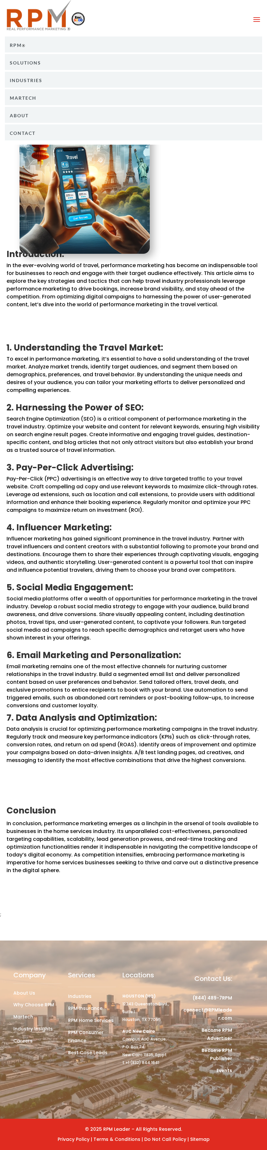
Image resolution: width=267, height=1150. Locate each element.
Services (81, 975)
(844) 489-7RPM (212, 998)
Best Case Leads (87, 1052)
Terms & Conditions (117, 1139)
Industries (79, 996)
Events (224, 1070)
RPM (16, 45)
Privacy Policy (74, 1139)
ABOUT (19, 115)
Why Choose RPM (33, 1004)
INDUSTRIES (26, 80)
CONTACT (22, 133)
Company (29, 975)
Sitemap (200, 1139)
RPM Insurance (85, 1008)
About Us (24, 993)
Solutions (25, 63)
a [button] (256, 19)
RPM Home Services (91, 1020)
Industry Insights (33, 1029)
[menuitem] (133, 44)
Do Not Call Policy (166, 1139)
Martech (23, 98)
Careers (23, 1041)
